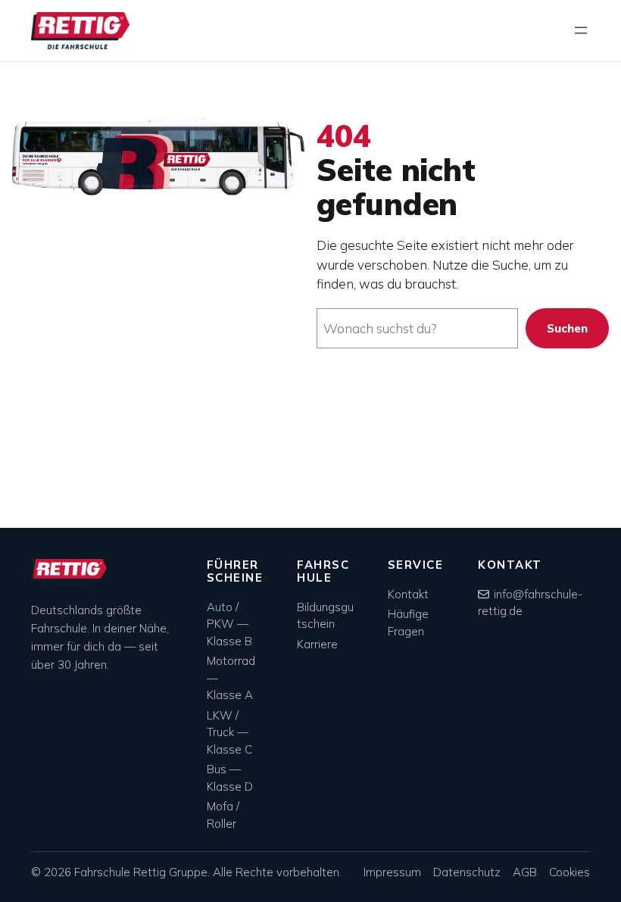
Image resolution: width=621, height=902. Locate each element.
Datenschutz (467, 872)
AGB (525, 872)
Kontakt (408, 594)
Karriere (317, 644)
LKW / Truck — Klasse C (229, 732)
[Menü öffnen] (581, 30)
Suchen (567, 328)
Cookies (569, 872)
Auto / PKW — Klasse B (229, 624)
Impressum (392, 872)
